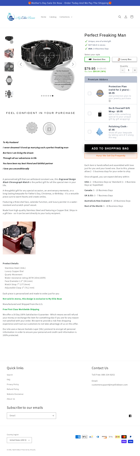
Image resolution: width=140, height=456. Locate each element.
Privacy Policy (13, 384)
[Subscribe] (53, 415)
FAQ (8, 379)
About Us (11, 399)
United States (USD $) (18, 440)
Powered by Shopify (28, 450)
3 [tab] (46, 96)
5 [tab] (50, 96)
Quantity (124, 66)
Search (10, 375)
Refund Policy (13, 389)
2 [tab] (44, 96)
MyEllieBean (16, 450)
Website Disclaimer (15, 394)
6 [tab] (53, 96)
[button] (65, 17)
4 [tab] (48, 96)
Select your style (92, 54)
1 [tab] (42, 96)
